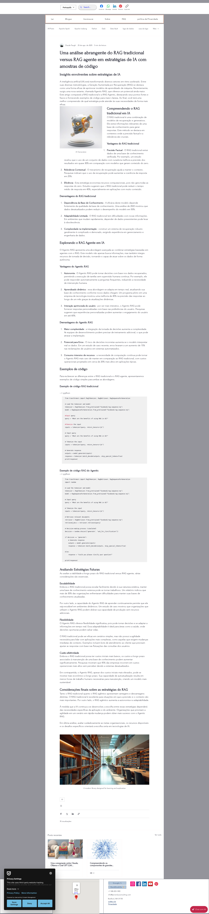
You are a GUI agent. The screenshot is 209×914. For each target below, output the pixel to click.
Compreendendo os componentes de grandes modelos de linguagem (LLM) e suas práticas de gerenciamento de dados (104, 864)
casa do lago (143, 29)
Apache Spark (64, 29)
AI (62, 799)
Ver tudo (158, 835)
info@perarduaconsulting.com (119, 895)
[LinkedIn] (144, 884)
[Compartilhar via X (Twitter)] (67, 814)
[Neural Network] (104, 849)
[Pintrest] (156, 884)
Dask (103, 29)
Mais (154, 29)
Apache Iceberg (81, 29)
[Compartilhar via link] (79, 814)
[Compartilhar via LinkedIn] (73, 814)
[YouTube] (150, 884)
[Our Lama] (65, 849)
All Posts (51, 29)
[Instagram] (132, 884)
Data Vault (114, 29)
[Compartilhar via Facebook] (61, 814)
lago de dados (128, 29)
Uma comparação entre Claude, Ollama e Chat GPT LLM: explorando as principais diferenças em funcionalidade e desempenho (65, 864)
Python (94, 29)
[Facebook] (138, 884)
